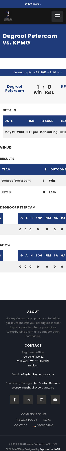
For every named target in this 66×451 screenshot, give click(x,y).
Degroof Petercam (14, 88)
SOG (39, 218)
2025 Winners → (33, 4)
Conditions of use (33, 414)
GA (63, 218)
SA (56, 218)
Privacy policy (27, 420)
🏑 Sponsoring (43, 425)
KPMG (6, 192)
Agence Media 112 (50, 449)
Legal (47, 420)
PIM (48, 218)
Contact (20, 425)
